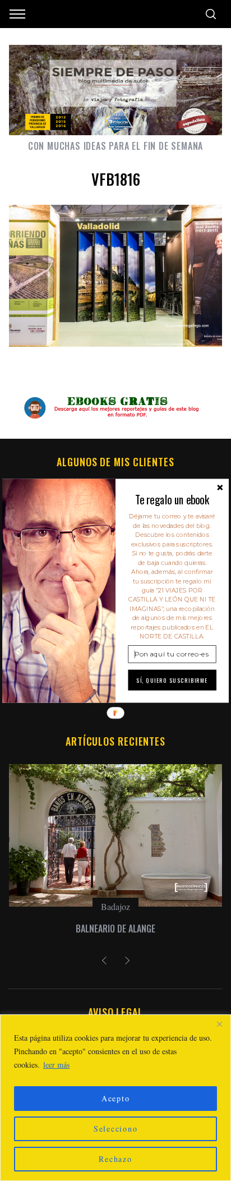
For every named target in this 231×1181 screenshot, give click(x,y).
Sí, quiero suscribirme (172, 679)
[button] (172, 499)
